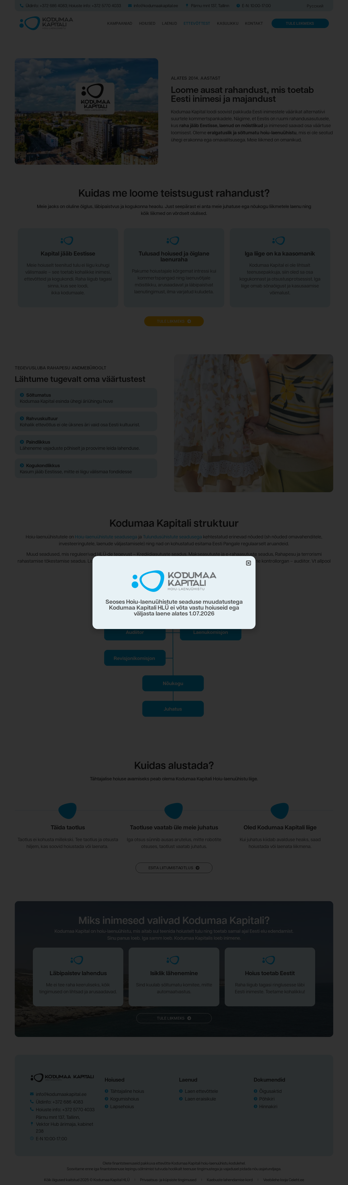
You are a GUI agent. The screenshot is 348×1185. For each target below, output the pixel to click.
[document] (174, 592)
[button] (248, 563)
